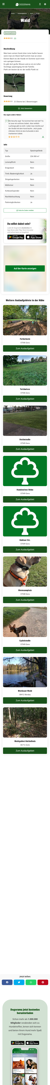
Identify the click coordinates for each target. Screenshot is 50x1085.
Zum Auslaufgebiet (25, 348)
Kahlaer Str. (25, 540)
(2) (15, 38)
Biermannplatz (25, 590)
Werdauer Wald (25, 691)
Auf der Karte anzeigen (25, 268)
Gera (31, 13)
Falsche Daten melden (26, 210)
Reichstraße (25, 439)
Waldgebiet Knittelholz (25, 741)
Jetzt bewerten (26, 108)
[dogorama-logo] (23, 4)
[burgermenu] (3, 4)
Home (13, 13)
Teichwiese (25, 389)
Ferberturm (25, 339)
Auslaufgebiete (22, 13)
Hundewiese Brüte (25, 489)
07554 (37, 13)
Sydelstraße (24, 640)
